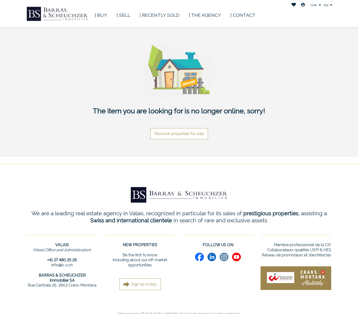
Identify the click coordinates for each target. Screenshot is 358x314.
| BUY (101, 15)
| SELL (123, 15)
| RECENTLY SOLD (159, 15)
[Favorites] (294, 5)
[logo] (57, 14)
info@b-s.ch (62, 265)
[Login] (303, 5)
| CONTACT (242, 15)
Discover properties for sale (179, 133)
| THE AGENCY (205, 15)
